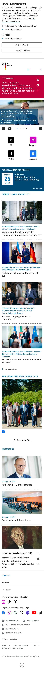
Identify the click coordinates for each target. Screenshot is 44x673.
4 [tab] (24, 128)
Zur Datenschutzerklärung (19, 19)
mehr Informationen (13, 29)
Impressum (6, 646)
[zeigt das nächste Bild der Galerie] (40, 128)
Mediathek (7, 589)
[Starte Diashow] (9, 128)
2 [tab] (19, 128)
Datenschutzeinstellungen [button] (12, 648)
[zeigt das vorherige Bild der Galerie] (3, 128)
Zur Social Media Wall (22, 440)
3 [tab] (22, 128)
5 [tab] (26, 128)
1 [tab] (17, 128)
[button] (9, 369)
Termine (38, 188)
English (5, 639)
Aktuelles (6, 582)
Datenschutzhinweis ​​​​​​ (21, 646)
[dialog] (22, 29)
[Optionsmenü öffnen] (38, 90)
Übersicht (35, 646)
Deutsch (13, 639)
